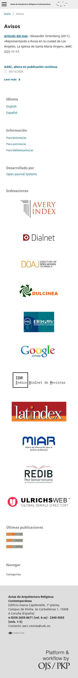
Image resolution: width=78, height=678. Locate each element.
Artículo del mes (16, 36)
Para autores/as (16, 144)
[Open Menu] (4, 4)
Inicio (7, 14)
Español (11, 113)
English (11, 106)
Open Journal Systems (21, 174)
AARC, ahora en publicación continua (30, 67)
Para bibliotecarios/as (19, 150)
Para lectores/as (16, 138)
